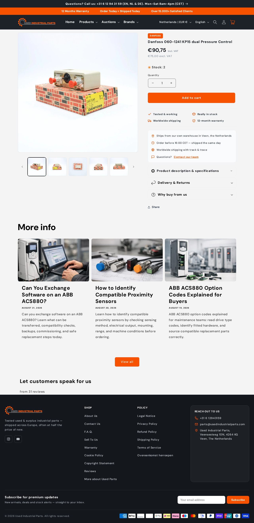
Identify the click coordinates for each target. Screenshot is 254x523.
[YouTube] (18, 439)
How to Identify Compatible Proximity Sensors (124, 295)
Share (156, 207)
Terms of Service (149, 447)
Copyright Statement (99, 463)
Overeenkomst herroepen (155, 455)
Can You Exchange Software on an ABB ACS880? (47, 295)
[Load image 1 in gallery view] (37, 166)
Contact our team (186, 157)
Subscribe (238, 499)
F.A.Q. (88, 431)
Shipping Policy (148, 439)
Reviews (90, 471)
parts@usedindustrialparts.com (222, 424)
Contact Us (92, 424)
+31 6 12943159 (210, 418)
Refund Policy (147, 431)
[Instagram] (8, 439)
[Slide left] (22, 166)
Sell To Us (91, 439)
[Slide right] (133, 166)
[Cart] (232, 22)
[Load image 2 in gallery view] (57, 166)
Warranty (90, 447)
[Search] (215, 22)
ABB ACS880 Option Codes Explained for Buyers (195, 295)
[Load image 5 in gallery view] (119, 166)
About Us (90, 416)
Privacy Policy (147, 424)
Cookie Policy (93, 455)
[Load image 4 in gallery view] (98, 166)
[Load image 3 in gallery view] (78, 166)
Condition (154, 63)
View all (127, 362)
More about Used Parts (100, 479)
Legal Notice (146, 416)
